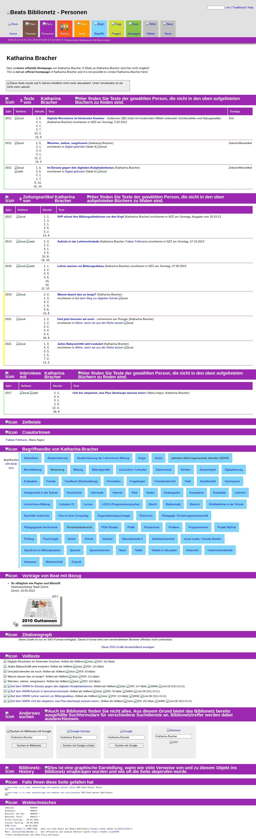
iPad (134, 492)
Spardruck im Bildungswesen (42, 550)
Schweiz (107, 538)
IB (16, 464)
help (250, 7)
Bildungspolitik (101, 469)
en (228, 7)
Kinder (150, 492)
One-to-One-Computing (73, 515)
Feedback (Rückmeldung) (81, 481)
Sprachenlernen (100, 550)
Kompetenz (196, 492)
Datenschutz (164, 469)
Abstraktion (31, 458)
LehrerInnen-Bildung (37, 504)
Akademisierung (57, 458)
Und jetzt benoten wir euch (75, 319)
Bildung (78, 469)
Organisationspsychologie (114, 515)
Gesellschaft (208, 481)
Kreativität (219, 492)
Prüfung (29, 538)
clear (11, 468)
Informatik (97, 492)
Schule (89, 538)
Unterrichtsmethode (220, 550)
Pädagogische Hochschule (41, 527)
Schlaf (71, 538)
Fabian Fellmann (136, 241)
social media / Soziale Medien (202, 538)
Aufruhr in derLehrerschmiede (49, 691)
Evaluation (30, 481)
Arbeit (158, 458)
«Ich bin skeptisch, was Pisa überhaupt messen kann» (109, 392)
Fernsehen (114, 481)
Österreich (146, 515)
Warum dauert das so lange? (76, 294)
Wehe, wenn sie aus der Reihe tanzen (99, 322)
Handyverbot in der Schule (41, 492)
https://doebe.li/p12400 (105, 832)
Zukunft (76, 561)
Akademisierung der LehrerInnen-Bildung (103, 458)
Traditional (239, 7)
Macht (153, 504)
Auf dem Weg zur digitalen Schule (96, 298)
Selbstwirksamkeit (163, 538)
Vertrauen (30, 561)
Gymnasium (232, 481)
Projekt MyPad (226, 527)
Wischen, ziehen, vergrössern (67, 143)
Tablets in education (164, 550)
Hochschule (74, 492)
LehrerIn (240, 492)
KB (12, 464)
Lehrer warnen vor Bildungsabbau (80, 266)
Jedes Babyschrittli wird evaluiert (80, 343)
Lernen (88, 504)
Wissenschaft (54, 561)
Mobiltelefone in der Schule (226, 504)
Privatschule (151, 527)
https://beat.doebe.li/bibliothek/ (111, 829)
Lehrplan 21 (66, 504)
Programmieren (198, 527)
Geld (188, 481)
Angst (142, 458)
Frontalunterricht (165, 481)
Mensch (195, 504)
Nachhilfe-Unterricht (36, 515)
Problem (174, 527)
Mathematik (173, 504)
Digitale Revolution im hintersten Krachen (75, 118)
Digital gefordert (75, 146)
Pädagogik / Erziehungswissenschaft (185, 515)
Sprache (75, 550)
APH (7, 464)
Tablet (138, 550)
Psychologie (50, 538)
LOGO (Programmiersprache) (121, 504)
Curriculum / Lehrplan (133, 469)
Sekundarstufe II (132, 538)
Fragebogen (137, 481)
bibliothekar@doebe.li (24, 832)
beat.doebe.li (17, 829)
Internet (117, 492)
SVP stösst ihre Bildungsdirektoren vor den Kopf (90, 216)
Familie (51, 481)
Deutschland (208, 469)
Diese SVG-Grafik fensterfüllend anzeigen (128, 647)
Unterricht (192, 550)
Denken (186, 469)
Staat (122, 550)
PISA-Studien (109, 527)
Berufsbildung (32, 469)
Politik (131, 527)
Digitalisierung (234, 469)
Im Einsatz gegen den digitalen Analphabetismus (80, 167)
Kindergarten (172, 492)
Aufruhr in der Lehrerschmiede (78, 241)
